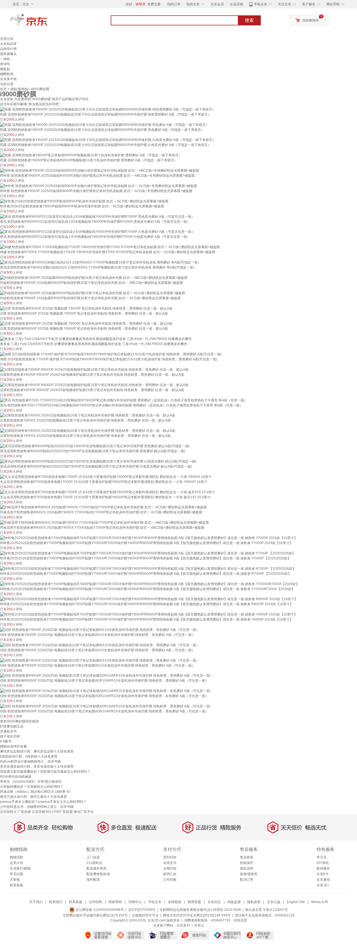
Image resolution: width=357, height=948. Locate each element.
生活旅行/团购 (20, 868)
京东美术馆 (8, 79)
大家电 (15, 880)
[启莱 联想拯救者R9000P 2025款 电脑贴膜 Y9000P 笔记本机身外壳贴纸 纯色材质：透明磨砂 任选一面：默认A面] (86, 308)
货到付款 (170, 857)
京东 (47, 22)
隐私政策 (253, 902)
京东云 (199, 925)
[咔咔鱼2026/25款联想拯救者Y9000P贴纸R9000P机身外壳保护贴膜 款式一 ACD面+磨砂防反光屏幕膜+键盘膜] (84, 201)
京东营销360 (41, 812)
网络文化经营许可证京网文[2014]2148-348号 (197, 915)
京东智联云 (8, 812)
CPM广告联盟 (62, 812)
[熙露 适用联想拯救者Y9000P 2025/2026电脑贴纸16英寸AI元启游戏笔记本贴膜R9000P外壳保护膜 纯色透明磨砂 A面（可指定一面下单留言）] (108, 109)
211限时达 (94, 863)
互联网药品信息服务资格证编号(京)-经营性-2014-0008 (200, 910)
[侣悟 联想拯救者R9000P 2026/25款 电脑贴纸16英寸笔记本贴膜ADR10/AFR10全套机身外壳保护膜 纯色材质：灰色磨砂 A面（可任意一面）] (106, 691)
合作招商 (95, 902)
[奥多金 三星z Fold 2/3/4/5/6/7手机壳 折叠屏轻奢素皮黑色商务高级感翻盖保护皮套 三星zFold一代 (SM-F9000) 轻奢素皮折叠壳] (96, 339)
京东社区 (214, 902)
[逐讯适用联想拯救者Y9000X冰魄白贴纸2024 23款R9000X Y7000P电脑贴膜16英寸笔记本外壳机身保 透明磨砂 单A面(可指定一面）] (100, 262)
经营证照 (240, 920)
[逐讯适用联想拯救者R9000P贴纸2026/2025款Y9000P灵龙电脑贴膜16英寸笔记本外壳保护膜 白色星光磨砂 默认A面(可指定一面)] (98, 461)
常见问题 (16, 874)
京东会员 (217, 4)
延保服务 (323, 868)
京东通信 (323, 880)
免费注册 (154, 4)
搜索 (249, 20)
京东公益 (273, 902)
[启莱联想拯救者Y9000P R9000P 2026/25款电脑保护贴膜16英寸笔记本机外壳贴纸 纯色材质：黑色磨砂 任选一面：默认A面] (94, 369)
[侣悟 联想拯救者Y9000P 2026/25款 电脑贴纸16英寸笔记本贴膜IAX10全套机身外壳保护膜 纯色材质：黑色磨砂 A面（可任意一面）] (99, 660)
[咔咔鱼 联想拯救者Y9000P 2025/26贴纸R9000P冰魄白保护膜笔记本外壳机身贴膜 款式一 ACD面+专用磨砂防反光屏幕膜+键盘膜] (98, 186)
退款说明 (246, 868)
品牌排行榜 (8, 49)
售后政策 (246, 857)
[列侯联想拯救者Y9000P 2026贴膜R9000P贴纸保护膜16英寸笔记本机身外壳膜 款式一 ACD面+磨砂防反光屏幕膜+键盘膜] (92, 293)
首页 (3, 89)
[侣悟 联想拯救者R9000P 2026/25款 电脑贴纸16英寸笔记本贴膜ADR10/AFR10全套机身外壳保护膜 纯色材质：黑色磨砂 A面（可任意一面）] (106, 706)
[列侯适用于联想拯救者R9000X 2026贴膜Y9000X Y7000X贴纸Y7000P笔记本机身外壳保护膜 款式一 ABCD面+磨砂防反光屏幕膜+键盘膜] (104, 522)
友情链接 (174, 902)
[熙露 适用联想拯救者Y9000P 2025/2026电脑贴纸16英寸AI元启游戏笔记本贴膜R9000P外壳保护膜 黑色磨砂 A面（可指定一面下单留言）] (104, 124)
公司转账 (170, 880)
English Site (296, 902)
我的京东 (193, 4)
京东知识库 (8, 44)
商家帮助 (115, 902)
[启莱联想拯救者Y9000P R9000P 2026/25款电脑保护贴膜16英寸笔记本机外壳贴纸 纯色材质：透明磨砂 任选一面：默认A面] (94, 385)
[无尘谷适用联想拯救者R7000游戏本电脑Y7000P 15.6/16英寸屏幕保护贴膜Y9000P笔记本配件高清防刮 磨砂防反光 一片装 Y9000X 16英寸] (106, 476)
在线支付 (170, 863)
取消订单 (246, 880)
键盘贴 (5, 69)
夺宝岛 (322, 857)
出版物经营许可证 (145, 915)
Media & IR (319, 902)
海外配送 (93, 880)
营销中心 (135, 902)
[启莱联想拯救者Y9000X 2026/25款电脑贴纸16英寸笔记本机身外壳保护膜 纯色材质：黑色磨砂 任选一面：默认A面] (87, 415)
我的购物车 (310, 20)
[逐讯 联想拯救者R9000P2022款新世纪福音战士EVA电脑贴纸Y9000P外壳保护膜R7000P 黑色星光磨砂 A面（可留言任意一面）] (97, 216)
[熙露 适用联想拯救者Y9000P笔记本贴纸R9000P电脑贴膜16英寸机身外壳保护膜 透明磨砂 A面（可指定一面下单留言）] (91, 155)
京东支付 (183, 925)
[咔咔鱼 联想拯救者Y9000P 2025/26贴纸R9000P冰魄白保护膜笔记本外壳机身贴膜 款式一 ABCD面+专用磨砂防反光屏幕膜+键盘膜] (99, 170)
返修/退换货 (248, 874)
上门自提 (93, 857)
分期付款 (170, 868)
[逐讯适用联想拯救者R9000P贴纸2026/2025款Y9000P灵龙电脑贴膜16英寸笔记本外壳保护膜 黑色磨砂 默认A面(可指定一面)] (95, 446)
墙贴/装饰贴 (19, 89)
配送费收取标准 (98, 874)
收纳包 (5, 64)
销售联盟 (194, 902)
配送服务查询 (96, 868)
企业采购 (236, 4)
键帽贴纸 (6, 74)
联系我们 (55, 902)
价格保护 (246, 863)
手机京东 (260, 4)
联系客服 (16, 885)
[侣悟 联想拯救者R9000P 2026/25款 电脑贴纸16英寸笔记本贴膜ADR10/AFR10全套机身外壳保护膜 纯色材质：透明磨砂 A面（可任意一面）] (106, 676)
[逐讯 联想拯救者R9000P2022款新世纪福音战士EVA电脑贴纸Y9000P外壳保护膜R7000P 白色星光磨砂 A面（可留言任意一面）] (97, 232)
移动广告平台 (84, 812)
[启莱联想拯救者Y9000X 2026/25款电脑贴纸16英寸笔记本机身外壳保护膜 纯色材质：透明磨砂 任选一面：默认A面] (87, 430)
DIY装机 (323, 863)
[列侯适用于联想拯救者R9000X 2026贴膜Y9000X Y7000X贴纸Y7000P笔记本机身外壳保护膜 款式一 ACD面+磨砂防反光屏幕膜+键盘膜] (103, 507)
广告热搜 (24, 812)
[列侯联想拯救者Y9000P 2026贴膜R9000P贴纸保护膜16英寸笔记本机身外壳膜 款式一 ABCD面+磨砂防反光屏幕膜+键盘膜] (93, 277)
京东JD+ (323, 885)
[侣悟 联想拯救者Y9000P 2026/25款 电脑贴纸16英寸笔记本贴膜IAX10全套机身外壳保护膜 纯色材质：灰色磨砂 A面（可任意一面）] (99, 629)
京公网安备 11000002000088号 (99, 910)
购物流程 (16, 857)
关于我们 (36, 902)
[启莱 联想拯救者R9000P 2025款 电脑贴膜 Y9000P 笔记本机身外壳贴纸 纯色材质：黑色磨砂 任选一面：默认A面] (86, 323)
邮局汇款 (170, 874)
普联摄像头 (8, 54)
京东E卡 (323, 874)
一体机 (5, 59)
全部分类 (6, 39)
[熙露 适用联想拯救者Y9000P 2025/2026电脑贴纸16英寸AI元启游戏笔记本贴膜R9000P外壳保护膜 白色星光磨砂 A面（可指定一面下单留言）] (108, 140)
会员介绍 (16, 863)
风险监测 (234, 902)
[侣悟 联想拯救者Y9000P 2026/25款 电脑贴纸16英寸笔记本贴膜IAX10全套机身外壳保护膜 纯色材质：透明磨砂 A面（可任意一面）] (99, 645)
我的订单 (173, 4)
